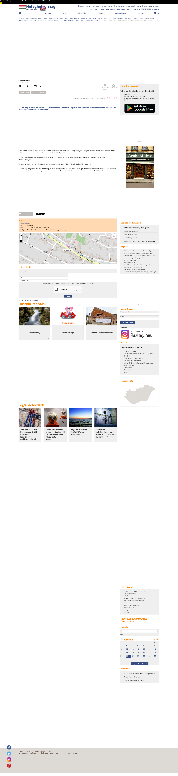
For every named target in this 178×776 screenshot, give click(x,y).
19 (133, 653)
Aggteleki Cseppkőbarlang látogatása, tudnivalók (139, 363)
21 (144, 653)
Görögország (130, 6)
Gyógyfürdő (125, 20)
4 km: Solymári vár (130, 234)
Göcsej (106, 18)
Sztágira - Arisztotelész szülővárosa (134, 591)
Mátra (130, 18)
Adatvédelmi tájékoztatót (52, 283)
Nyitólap (48, 13)
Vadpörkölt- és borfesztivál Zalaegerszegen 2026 (141, 673)
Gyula (114, 18)
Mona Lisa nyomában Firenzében (134, 600)
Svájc (123, 9)
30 (155, 656)
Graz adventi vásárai (130, 262)
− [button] (21, 238)
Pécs (31, 20)
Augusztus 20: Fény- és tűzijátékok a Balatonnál (79, 432)
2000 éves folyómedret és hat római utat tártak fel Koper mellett (105, 433)
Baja (125, 372)
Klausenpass (127, 612)
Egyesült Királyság (107, 6)
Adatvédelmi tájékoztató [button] (46, 1)
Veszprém (83, 20)
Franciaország (119, 6)
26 (133, 656)
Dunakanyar (84, 18)
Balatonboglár (129, 365)
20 (138, 653)
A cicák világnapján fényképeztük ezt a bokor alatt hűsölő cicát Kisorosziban (146, 258)
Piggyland (155, 9)
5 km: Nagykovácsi (130, 238)
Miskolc (141, 18)
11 (127, 649)
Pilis (35, 20)
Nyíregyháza (147, 18)
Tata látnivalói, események (133, 358)
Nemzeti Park (24, 93)
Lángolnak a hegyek (130, 260)
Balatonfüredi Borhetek (132, 677)
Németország (94, 9)
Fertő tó (94, 18)
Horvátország (147, 6)
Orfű (153, 18)
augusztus (128, 639)
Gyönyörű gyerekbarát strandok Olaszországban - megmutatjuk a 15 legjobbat (147, 251)
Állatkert (104, 20)
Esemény (27, 18)
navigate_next (158, 634)
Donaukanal (127, 603)
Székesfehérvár (52, 20)
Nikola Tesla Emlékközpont (132, 605)
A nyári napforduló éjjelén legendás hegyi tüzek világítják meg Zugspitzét (145, 272)
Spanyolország (115, 9)
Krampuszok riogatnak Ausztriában (134, 269)
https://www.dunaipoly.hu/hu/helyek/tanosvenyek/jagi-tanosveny (46, 230)
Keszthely (119, 18)
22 (149, 653)
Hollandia (138, 6)
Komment (71, 272)
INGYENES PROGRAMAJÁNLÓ (134, 619)
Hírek (64, 13)
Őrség (20, 20)
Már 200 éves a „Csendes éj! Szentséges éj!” (137, 265)
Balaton (46, 18)
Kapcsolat (141, 13)
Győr (110, 18)
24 (121, 656)
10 (121, 649)
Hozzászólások (120, 13)
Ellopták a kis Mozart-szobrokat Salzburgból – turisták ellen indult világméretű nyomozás (55, 434)
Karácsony (34, 18)
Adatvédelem (72, 754)
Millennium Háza (129, 607)
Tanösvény (41, 93)
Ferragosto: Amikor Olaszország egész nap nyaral (139, 253)
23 (155, 653)
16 (155, 649)
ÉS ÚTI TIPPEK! (127, 621)
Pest (31, 82)
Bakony (40, 18)
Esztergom (127, 610)
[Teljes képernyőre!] (21, 241)
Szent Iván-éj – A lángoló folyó (133, 267)
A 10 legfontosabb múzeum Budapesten (138, 354)
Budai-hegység (59, 18)
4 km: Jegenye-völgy (131, 231)
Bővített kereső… (125, 635)
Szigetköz (59, 20)
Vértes (77, 20)
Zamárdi (127, 356)
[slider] (111, 98)
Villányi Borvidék (130, 351)
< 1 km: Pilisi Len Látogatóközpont (136, 228)
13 (138, 649)
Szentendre (128, 368)
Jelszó (122, 316)
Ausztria (81, 6)
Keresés (100, 13)
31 (121, 659)
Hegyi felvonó (142, 20)
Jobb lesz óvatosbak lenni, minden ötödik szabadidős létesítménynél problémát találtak (28, 434)
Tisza (65, 20)
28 (144, 656)
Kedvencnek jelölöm (26, 214)
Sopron (39, 20)
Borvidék (119, 20)
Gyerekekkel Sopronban (132, 361)
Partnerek (44, 754)
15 (149, 649)
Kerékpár (150, 20)
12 (133, 649)
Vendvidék (127, 370)
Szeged (44, 20)
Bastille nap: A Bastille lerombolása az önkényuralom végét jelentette (144, 255)
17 (121, 653)
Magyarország (146, 9)
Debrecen (76, 18)
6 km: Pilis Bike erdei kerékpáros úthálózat (139, 241)
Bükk (66, 18)
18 (127, 653)
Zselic (98, 20)
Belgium (88, 6)
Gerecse (100, 18)
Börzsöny (51, 18)
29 (149, 656)
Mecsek (135, 18)
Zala (88, 20)
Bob (114, 20)
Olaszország (105, 9)
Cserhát (71, 18)
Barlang (110, 20)
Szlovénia (137, 9)
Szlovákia (129, 9)
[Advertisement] (68, 130)
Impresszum (23, 754)
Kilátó (155, 20)
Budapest (21, 18)
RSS (63, 754)
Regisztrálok (123, 327)
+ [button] (21, 235)
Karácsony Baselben (130, 593)
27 (138, 656)
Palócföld (25, 20)
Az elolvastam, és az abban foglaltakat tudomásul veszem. (68, 283)
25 (127, 656)
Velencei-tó (71, 20)
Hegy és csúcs (134, 20)
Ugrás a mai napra (140, 663)
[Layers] (114, 236)
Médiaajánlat (55, 754)
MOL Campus (128, 596)
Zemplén (93, 20)
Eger (90, 18)
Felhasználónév (124, 312)
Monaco (156, 6)
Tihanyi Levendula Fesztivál (134, 680)
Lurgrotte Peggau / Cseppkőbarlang (134, 598)
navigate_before (122, 639)
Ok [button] (1, 3)
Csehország (96, 6)
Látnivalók (82, 13)
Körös (125, 18)
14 (144, 649)
